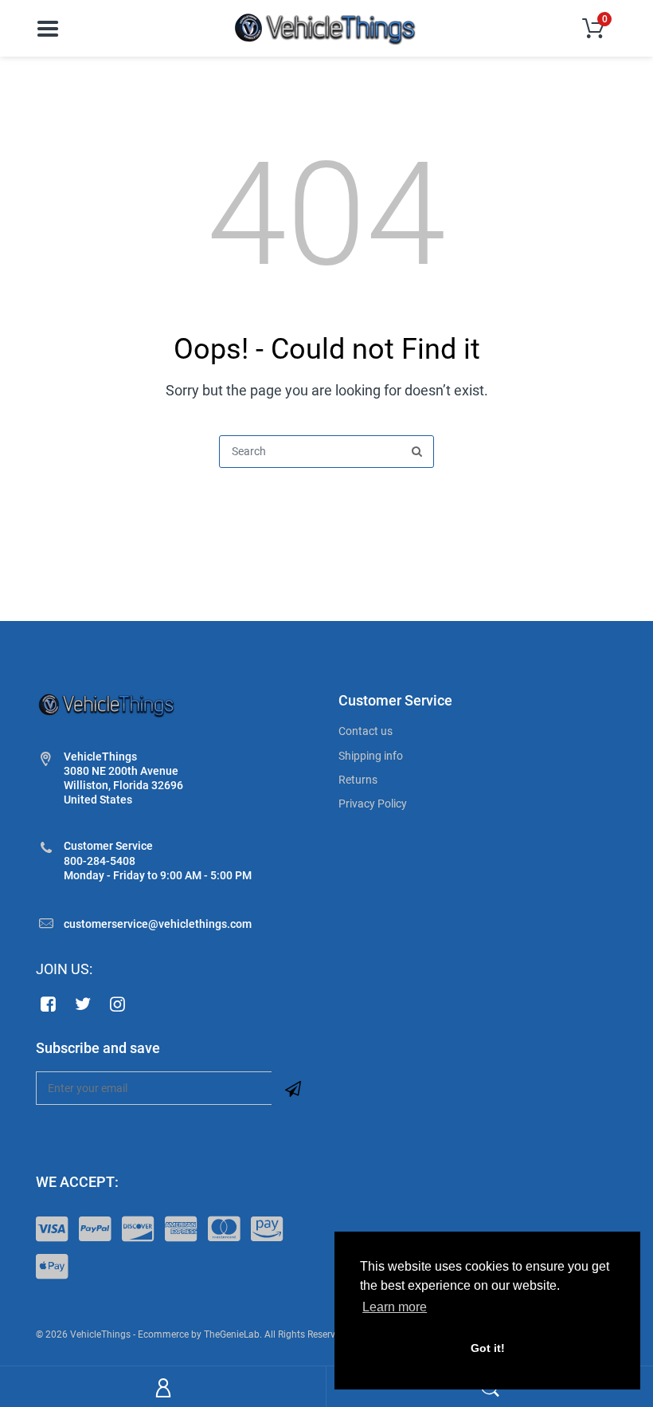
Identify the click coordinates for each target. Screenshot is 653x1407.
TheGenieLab (232, 1334)
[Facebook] (48, 1003)
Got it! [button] (488, 1348)
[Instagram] (118, 1003)
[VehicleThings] (326, 27)
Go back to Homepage (326, 506)
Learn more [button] (394, 1307)
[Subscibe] (293, 1088)
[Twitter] (83, 1003)
